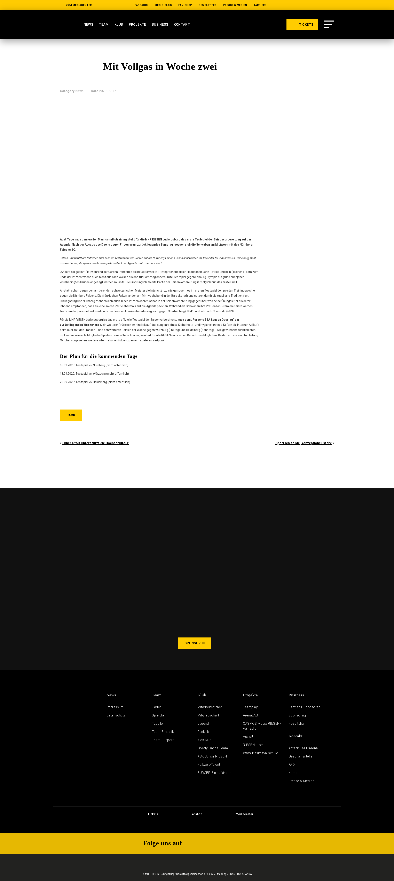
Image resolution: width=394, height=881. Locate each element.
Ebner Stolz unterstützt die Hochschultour (95, 443)
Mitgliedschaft (208, 715)
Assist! (248, 737)
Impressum (115, 707)
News (88, 24)
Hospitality (297, 723)
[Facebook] (331, 5)
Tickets (152, 814)
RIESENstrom (253, 745)
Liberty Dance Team (212, 748)
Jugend (203, 723)
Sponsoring (297, 715)
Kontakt (182, 24)
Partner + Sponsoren (304, 707)
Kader (156, 707)
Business (160, 24)
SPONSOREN (194, 643)
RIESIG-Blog (163, 5)
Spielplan (159, 715)
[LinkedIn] (279, 5)
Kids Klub (204, 740)
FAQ (292, 765)
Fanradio (141, 5)
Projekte (137, 24)
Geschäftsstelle (301, 756)
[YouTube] (292, 5)
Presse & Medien (235, 5)
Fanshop (196, 814)
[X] (318, 5)
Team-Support (163, 740)
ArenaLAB (250, 715)
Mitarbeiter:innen (210, 707)
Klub (119, 24)
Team (104, 24)
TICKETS (306, 24)
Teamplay (250, 707)
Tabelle (157, 723)
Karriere (259, 5)
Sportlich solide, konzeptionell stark (303, 443)
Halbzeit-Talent (208, 765)
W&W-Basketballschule (260, 753)
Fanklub (203, 732)
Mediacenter (244, 814)
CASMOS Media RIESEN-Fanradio (262, 726)
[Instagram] (305, 5)
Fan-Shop (185, 5)
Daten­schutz (116, 715)
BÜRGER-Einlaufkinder (214, 773)
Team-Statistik (163, 732)
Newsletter (208, 5)
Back (70, 415)
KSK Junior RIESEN (212, 756)
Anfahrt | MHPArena (303, 748)
